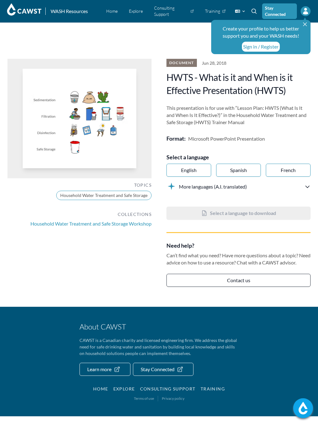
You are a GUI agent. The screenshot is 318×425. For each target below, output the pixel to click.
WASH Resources (69, 11)
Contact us (238, 280)
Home (100, 388)
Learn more (99, 369)
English (189, 170)
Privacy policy (173, 398)
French (288, 170)
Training (213, 388)
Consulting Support (168, 388)
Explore (124, 388)
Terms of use (144, 398)
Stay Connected (275, 11)
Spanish (238, 170)
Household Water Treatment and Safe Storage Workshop (91, 224)
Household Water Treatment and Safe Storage (104, 195)
